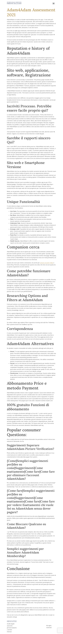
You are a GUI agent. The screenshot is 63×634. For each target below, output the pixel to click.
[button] (53, 3)
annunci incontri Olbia (46, 263)
